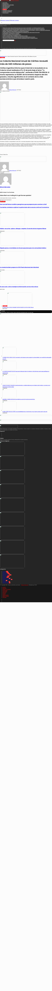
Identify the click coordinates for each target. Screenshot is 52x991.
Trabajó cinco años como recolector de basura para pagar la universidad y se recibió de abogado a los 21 (23, 27)
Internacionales (7, 10)
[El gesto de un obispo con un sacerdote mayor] (12, 539)
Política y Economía (8, 4)
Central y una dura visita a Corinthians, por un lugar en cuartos (15, 35)
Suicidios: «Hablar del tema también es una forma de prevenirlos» (16, 31)
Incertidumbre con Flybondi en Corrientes (11, 33)
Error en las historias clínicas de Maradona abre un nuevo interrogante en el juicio (19, 37)
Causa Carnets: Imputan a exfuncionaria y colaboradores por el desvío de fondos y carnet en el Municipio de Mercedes (26, 30)
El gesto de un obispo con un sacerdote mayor (12, 34)
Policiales (5, 3)
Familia (5, 9)
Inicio (1, 56)
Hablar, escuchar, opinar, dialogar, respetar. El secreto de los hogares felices (23, 228)
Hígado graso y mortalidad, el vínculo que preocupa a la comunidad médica (23, 248)
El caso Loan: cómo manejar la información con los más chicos (19, 287)
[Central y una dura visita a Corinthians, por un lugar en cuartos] (12, 553)
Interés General (7, 11)
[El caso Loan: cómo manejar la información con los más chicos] (12, 284)
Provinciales (6, 6)
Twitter (2, 438)
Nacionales (6, 7)
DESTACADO (6, 574)
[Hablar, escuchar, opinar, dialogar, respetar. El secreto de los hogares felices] (12, 225)
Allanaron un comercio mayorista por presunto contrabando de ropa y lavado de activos (20, 38)
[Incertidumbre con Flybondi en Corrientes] (12, 525)
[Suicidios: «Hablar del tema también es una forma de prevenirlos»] (9, 397)
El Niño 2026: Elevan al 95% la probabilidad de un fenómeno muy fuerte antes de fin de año (21, 32)
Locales (5, 2)
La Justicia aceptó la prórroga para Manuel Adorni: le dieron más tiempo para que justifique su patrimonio (24, 29)
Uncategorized (5, 581)
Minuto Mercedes (12, 89)
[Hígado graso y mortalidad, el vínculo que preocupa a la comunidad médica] (12, 245)
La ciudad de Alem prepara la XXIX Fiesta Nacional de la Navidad (19, 267)
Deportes (5, 8)
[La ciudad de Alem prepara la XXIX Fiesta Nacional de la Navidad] (12, 264)
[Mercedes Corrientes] (9, 0)
